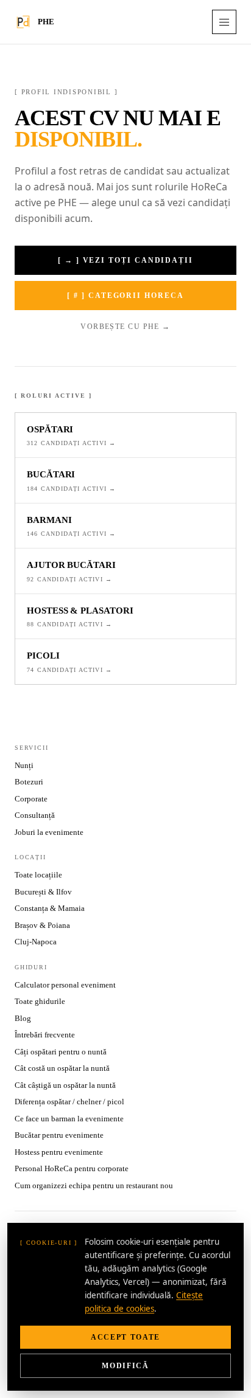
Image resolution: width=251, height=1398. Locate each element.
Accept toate (125, 1337)
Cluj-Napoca (36, 941)
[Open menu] (224, 22)
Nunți (24, 765)
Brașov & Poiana (42, 925)
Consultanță (35, 815)
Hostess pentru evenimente (59, 1152)
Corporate (31, 798)
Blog (23, 1018)
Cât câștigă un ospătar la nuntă (65, 1085)
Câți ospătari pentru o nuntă (61, 1051)
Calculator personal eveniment (65, 984)
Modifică (125, 1366)
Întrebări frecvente (45, 1034)
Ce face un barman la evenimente (69, 1118)
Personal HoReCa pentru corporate (72, 1168)
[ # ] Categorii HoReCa (125, 295)
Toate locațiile (38, 874)
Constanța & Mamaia (50, 908)
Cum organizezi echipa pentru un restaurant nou (94, 1185)
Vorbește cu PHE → (125, 326)
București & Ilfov (43, 891)
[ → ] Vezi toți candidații (125, 260)
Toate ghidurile (40, 1001)
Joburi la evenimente (49, 832)
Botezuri (29, 781)
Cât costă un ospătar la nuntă (62, 1068)
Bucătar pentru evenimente (59, 1135)
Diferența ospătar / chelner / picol (69, 1101)
